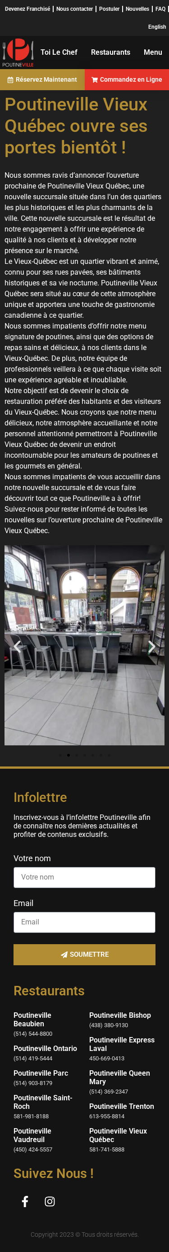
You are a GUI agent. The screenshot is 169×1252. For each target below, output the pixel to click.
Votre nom (32, 858)
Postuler (109, 9)
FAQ (160, 9)
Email (23, 903)
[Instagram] (49, 1201)
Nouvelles (137, 9)
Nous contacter (74, 9)
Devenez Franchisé (27, 9)
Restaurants (110, 52)
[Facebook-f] (25, 1201)
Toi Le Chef (59, 52)
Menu (153, 52)
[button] (17, 647)
